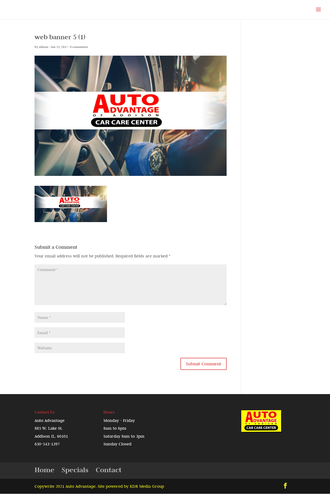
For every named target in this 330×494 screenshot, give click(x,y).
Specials (75, 469)
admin (43, 47)
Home (44, 469)
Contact (109, 469)
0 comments (79, 47)
